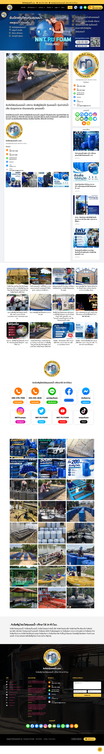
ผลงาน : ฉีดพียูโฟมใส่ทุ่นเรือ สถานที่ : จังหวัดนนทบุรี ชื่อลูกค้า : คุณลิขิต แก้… (18, 342)
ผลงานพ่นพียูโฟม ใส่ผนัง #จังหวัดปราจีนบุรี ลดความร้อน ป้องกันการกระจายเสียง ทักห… (86, 288)
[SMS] (77, 119)
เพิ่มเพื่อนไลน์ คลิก (13, 157)
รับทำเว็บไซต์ (39, 739)
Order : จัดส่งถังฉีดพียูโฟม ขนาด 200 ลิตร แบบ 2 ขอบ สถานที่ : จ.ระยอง (37, 713)
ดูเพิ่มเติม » (77, 158)
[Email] (82, 119)
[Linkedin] (86, 119)
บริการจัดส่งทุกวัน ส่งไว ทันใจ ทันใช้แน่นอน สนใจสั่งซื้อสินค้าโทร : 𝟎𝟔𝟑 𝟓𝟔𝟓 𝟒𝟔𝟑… (86, 314)
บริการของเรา (31, 7)
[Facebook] (82, 114)
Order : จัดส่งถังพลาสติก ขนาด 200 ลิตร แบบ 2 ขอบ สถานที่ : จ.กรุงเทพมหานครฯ (63, 342)
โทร (10, 149)
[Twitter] (90, 114)
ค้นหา (63, 7)
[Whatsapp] (90, 119)
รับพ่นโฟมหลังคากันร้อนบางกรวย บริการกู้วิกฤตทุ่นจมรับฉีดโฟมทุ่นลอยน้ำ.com (85, 186)
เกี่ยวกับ (49, 7)
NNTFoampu (20, 418)
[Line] (77, 114)
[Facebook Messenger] (86, 114)
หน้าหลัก (23, 7)
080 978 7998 (13, 155)
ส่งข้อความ (12, 166)
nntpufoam (84, 418)
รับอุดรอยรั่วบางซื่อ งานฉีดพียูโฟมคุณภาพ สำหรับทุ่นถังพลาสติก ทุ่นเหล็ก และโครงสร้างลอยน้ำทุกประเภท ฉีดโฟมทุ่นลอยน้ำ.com (37, 699)
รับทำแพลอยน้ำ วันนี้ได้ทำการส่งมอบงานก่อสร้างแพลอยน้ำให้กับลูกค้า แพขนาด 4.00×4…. (40, 288)
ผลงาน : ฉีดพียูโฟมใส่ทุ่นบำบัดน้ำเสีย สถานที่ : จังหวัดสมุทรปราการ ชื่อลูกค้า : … (37, 683)
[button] (69, 400)
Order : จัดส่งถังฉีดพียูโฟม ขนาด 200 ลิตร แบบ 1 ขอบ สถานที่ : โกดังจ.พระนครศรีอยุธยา (86, 342)
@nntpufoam (13, 159)
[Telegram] (95, 119)
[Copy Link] (88, 123)
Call (93, 6)
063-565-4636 (35, 398)
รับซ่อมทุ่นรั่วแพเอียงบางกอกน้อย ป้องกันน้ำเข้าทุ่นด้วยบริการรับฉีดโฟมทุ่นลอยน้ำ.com (85, 252)
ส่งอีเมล (11, 169)
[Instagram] (95, 114)
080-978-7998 (97, 8)
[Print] (84, 123)
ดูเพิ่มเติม (30, 686)
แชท (10, 165)
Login (56, 7)
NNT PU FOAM (41, 418)
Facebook (11, 162)
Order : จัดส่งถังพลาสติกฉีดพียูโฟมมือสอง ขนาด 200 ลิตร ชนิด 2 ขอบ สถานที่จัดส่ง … (86, 219)
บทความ (41, 7)
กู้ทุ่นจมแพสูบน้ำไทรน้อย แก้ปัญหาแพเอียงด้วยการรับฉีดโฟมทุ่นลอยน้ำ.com (63, 288)
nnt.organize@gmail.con (16, 170)
